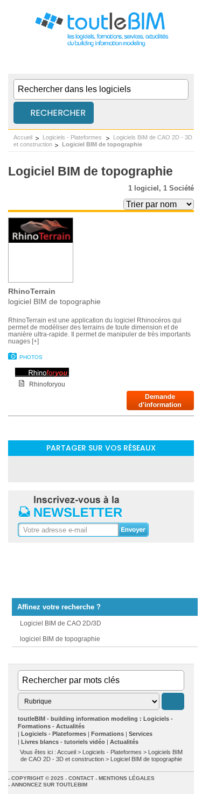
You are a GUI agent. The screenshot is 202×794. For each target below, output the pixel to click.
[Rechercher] (173, 701)
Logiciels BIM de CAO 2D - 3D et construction (101, 755)
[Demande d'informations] (160, 407)
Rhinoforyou (47, 384)
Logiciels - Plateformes (73, 137)
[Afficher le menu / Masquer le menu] (187, 63)
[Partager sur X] (129, 468)
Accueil (22, 137)
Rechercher (57, 113)
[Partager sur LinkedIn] (73, 468)
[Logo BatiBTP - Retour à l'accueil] (101, 46)
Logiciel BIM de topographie (102, 144)
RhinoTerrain (31, 291)
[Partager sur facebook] (101, 468)
